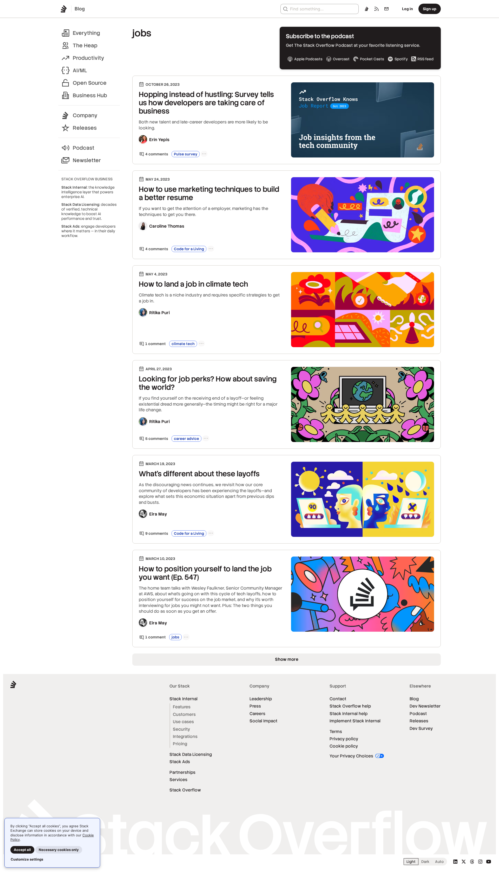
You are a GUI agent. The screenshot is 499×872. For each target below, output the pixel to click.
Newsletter (87, 160)
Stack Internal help (348, 713)
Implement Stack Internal (355, 721)
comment (155, 343)
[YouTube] (488, 861)
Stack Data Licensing (190, 754)
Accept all (22, 850)
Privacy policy (344, 739)
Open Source (90, 83)
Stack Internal (183, 699)
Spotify (401, 59)
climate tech (183, 343)
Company (85, 115)
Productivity (88, 58)
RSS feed (425, 59)
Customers (184, 714)
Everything (86, 33)
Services (178, 779)
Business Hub (90, 95)
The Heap (85, 45)
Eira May (158, 514)
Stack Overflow (185, 790)
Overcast (341, 59)
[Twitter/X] (463, 861)
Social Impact (263, 721)
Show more (286, 659)
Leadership (261, 699)
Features (182, 707)
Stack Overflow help (350, 706)
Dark (425, 861)
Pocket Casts (372, 59)
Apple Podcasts (308, 59)
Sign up (429, 8)
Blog (414, 699)
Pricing (180, 744)
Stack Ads (179, 761)
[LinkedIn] (455, 861)
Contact (338, 699)
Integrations (185, 736)
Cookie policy (344, 746)
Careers (257, 713)
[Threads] (472, 861)
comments (156, 154)
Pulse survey (185, 154)
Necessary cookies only (59, 850)
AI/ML (80, 70)
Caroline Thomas (166, 226)
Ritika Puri (159, 312)
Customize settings (27, 859)
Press (255, 706)
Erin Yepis (159, 139)
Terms (336, 731)
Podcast (83, 147)
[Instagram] (480, 861)
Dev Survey (421, 728)
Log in (407, 8)
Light (411, 861)
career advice (186, 438)
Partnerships (182, 772)
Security (181, 729)
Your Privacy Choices (352, 756)
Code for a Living (189, 249)
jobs (175, 637)
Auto (439, 861)
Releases (85, 127)
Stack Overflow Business (87, 179)
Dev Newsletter (425, 706)
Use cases (183, 721)
